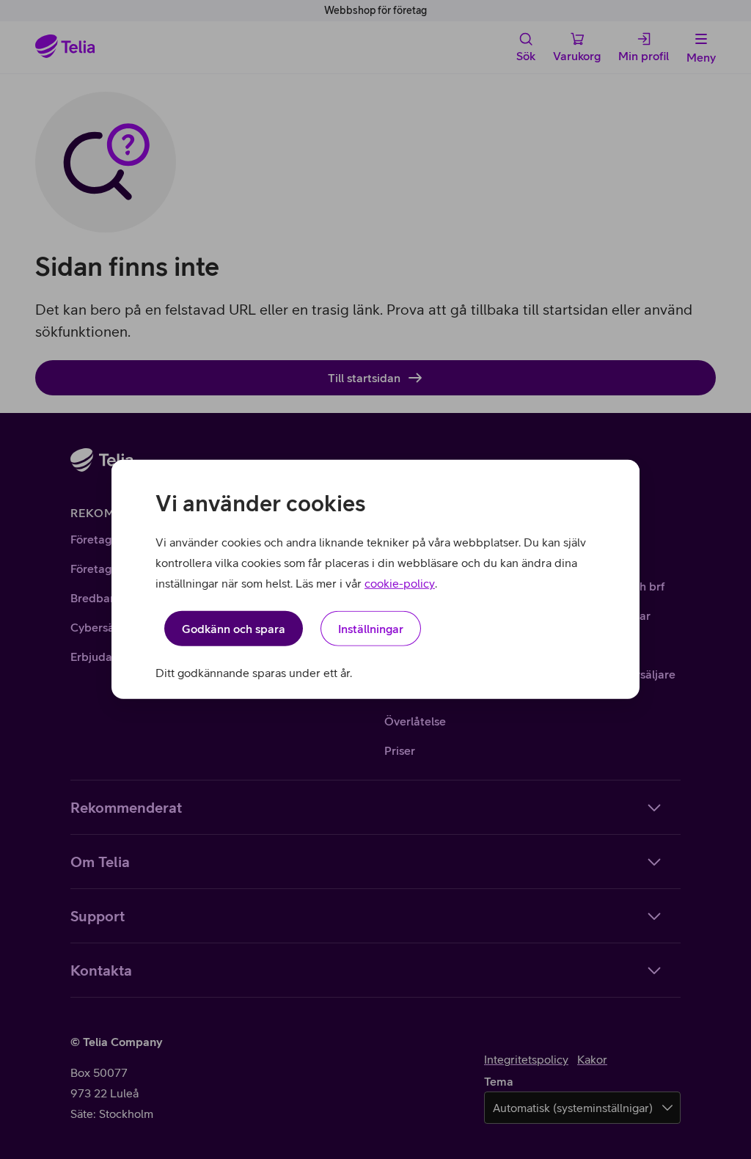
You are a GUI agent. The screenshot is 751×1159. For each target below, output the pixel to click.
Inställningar (370, 628)
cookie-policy (399, 583)
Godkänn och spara (233, 628)
